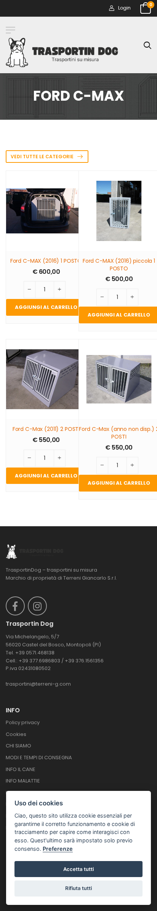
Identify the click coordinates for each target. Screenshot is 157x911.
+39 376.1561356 (84, 660)
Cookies (16, 734)
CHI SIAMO (18, 745)
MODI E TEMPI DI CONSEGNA (39, 757)
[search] (147, 45)
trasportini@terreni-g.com (38, 684)
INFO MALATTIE (23, 780)
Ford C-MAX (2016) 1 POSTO (46, 261)
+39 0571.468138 (34, 652)
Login (124, 7)
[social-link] (15, 605)
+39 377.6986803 (39, 660)
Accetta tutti (78, 869)
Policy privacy (23, 722)
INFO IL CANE (20, 769)
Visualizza (46, 241)
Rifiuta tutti (78, 888)
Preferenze (58, 848)
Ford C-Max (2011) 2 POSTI (46, 429)
